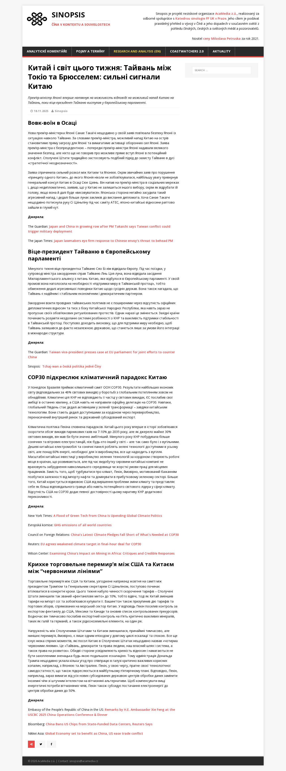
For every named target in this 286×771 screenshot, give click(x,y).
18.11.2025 (41, 111)
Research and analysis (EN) (137, 51)
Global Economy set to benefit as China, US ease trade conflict (94, 733)
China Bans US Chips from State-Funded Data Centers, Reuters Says (99, 724)
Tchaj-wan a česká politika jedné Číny (71, 366)
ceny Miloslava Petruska (222, 38)
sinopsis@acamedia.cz (83, 761)
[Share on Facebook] (51, 744)
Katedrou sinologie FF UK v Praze (200, 18)
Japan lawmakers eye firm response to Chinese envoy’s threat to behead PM (113, 241)
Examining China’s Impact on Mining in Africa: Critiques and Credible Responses (112, 553)
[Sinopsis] (37, 19)
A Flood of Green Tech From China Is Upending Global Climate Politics (107, 515)
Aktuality (221, 51)
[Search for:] (221, 70)
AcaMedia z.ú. (226, 13)
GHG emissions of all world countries (82, 525)
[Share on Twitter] (40, 744)
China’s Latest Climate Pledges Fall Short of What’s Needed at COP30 (125, 534)
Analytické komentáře (47, 51)
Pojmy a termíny (90, 51)
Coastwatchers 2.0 (187, 51)
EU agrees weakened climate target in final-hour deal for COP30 (91, 544)
